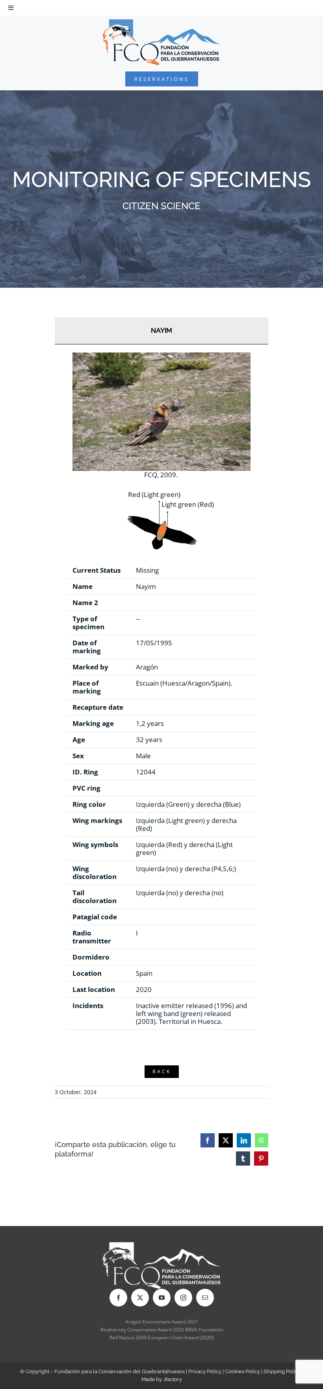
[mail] (205, 1298)
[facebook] (118, 1298)
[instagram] (183, 1298)
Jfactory (172, 1379)
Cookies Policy (242, 1371)
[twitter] (140, 1298)
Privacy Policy (204, 1371)
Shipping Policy (282, 1371)
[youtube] (162, 1298)
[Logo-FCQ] (161, 22)
